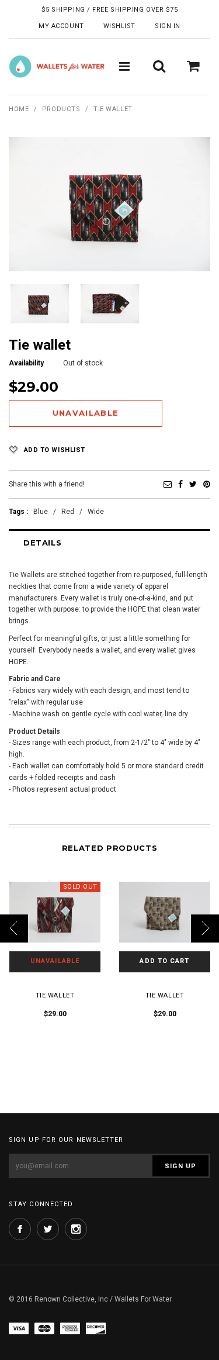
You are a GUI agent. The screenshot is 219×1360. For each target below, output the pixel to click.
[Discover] (96, 1328)
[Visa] (19, 1328)
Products (61, 109)
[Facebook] (180, 484)
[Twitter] (193, 484)
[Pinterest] (206, 484)
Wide (96, 512)
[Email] (168, 484)
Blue (40, 512)
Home (19, 109)
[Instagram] (75, 1229)
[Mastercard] (44, 1328)
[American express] (70, 1328)
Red (67, 512)
